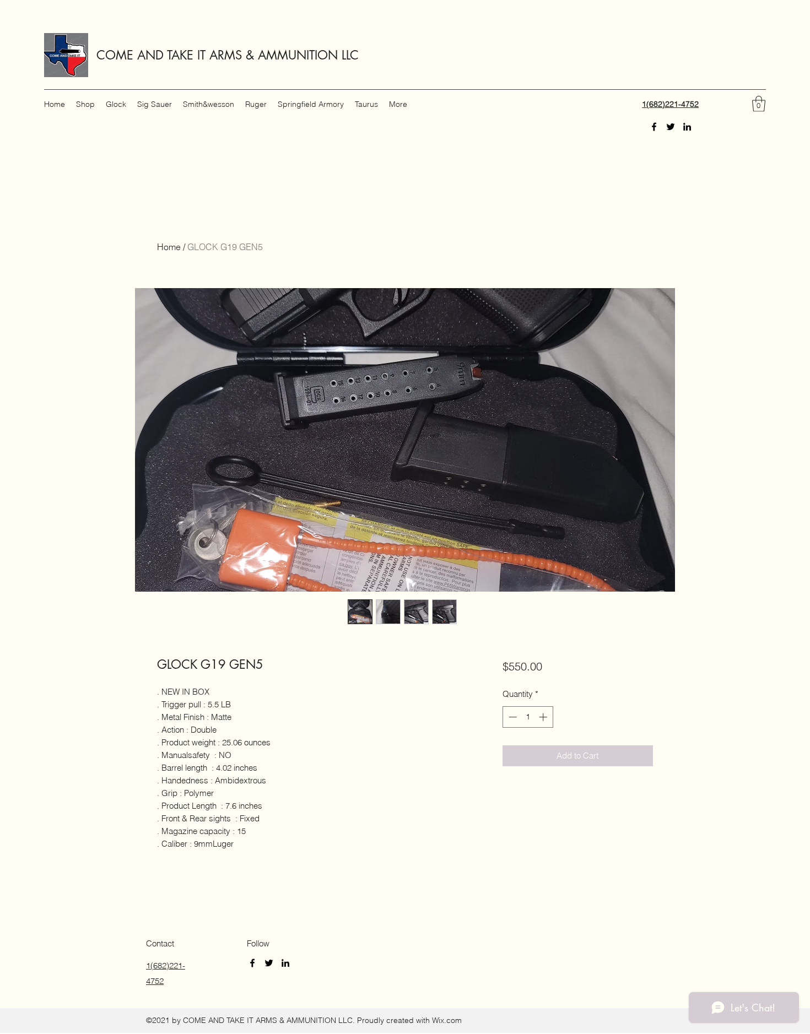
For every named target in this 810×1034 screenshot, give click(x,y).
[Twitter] (670, 126)
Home (169, 246)
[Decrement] (511, 717)
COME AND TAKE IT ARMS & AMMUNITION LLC (227, 55)
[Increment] (544, 717)
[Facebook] (654, 126)
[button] (758, 104)
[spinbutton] (528, 717)
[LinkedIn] (687, 126)
